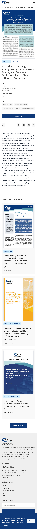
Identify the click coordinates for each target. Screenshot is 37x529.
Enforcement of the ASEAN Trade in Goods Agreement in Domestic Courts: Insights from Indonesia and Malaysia (18, 405)
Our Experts (5, 488)
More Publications (18, 426)
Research (8, 7)
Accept (31, 521)
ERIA (3, 96)
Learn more (5, 525)
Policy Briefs (8, 251)
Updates (4, 493)
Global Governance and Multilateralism (9, 89)
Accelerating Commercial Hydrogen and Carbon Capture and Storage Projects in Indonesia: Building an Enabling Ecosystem (17, 332)
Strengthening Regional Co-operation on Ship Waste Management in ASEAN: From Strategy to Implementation (15, 259)
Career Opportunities (8, 491)
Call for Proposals (7, 496)
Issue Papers (14, 7)
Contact (4, 485)
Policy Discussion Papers (11, 396)
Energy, (4, 86)
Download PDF (18, 116)
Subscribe (18, 511)
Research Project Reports (12, 324)
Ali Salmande (9, 412)
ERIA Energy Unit (10, 340)
